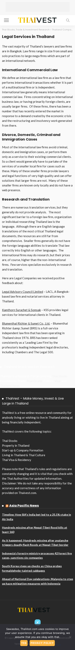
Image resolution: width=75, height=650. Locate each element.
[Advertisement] (38, 7)
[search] (68, 20)
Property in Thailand (15, 445)
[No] (70, 637)
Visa (57, 381)
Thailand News (10, 385)
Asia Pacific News (24, 505)
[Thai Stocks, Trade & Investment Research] (34, 609)
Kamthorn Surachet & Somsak (21, 310)
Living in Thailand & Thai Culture (23, 455)
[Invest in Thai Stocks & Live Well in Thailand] (37, 20)
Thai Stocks (59, 376)
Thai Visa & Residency (16, 460)
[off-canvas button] (6, 20)
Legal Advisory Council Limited (22, 291)
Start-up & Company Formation (22, 450)
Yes (24, 642)
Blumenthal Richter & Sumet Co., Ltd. (26, 323)
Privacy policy (42, 642)
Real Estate (34, 381)
